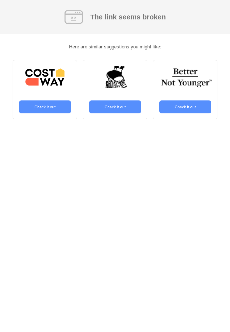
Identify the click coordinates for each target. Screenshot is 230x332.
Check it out (45, 107)
